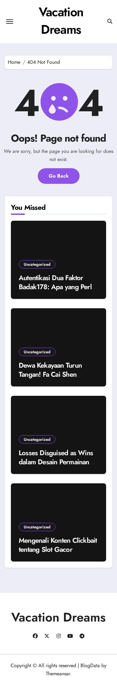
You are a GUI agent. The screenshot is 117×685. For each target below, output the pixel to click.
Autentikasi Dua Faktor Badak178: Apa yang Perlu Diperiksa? (57, 286)
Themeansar (58, 673)
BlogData (90, 665)
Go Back (59, 175)
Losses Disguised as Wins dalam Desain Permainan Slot (56, 462)
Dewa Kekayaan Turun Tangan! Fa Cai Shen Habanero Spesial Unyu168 (58, 374)
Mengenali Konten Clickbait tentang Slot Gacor (58, 544)
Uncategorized (37, 264)
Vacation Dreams (61, 20)
